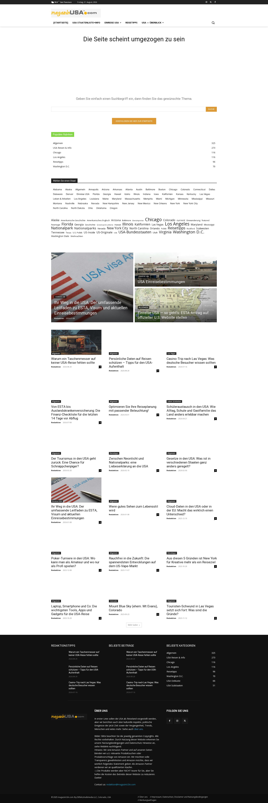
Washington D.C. (188, 232)
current (181, 220)
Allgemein (143, 307)
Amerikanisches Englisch (98, 220)
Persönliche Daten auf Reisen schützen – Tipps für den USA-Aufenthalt (131, 362)
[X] (185, 721)
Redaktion (56, 367)
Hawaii (118, 224)
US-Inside (89, 232)
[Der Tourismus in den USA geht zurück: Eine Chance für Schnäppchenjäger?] (76, 442)
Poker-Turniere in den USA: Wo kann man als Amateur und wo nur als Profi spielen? (75, 562)
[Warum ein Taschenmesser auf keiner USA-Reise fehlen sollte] (76, 342)
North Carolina (139, 228)
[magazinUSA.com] (76, 13)
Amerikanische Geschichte (73, 220)
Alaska (55, 220)
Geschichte (90, 224)
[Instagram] (206, 2)
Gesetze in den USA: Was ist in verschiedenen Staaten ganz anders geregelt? (188, 462)
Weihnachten (77, 236)
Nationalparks (85, 228)
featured (205, 220)
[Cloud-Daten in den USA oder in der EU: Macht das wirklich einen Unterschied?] (192, 490)
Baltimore (126, 220)
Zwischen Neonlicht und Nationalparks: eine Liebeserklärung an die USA (128, 462)
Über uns (138, 729)
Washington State (60, 236)
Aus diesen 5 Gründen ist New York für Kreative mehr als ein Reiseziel (192, 560)
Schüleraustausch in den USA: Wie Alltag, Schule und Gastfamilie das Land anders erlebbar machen (191, 410)
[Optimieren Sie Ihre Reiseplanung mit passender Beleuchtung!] (134, 390)
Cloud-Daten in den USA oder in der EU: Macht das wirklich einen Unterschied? (190, 510)
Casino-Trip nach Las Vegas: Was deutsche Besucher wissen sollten (191, 360)
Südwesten (202, 228)
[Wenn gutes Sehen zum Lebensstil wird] (134, 490)
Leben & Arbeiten (174, 401)
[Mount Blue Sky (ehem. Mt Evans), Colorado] (134, 589)
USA (115, 233)
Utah (155, 232)
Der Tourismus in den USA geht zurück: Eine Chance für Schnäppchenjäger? (73, 462)
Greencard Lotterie (105, 225)
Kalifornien (142, 224)
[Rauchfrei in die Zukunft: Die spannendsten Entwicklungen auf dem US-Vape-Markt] (134, 541)
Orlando (155, 228)
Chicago (153, 219)
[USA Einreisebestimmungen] (176, 269)
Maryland (197, 224)
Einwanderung (193, 220)
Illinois (127, 224)
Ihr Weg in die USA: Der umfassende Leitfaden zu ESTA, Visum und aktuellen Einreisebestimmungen (74, 512)
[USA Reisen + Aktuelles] (69, 717)
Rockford (191, 228)
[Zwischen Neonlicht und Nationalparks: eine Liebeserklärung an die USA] (134, 442)
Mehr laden (133, 625)
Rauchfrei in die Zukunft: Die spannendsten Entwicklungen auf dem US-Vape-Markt (132, 562)
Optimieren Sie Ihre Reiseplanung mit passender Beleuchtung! (132, 408)
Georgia (79, 224)
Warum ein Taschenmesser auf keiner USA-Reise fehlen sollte (73, 360)
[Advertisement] (134, 71)
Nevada (101, 228)
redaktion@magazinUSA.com (121, 784)
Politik (163, 228)
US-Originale (104, 232)
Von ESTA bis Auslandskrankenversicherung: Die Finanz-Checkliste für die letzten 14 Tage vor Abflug (75, 412)
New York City (117, 228)
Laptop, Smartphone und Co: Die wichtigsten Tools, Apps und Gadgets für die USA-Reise (74, 610)
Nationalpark (62, 228)
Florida (67, 224)
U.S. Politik (77, 232)
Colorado (169, 220)
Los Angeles (177, 223)
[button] (213, 22)
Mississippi (209, 224)
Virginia (165, 232)
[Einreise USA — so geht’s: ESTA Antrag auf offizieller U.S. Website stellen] (176, 305)
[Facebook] (215, 2)
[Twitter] (210, 2)
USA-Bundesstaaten (134, 232)
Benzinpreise (138, 220)
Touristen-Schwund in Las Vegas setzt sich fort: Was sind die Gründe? (190, 610)
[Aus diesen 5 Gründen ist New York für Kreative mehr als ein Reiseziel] (192, 541)
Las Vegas (157, 224)
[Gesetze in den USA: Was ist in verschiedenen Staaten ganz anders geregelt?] (192, 442)
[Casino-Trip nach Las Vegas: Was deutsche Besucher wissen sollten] (192, 342)
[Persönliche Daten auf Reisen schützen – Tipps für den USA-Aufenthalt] (134, 342)
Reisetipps (176, 228)
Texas (68, 232)
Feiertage (55, 224)
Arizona (116, 220)
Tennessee (57, 232)
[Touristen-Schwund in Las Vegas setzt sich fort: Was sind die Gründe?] (192, 589)
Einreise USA (60, 297)
